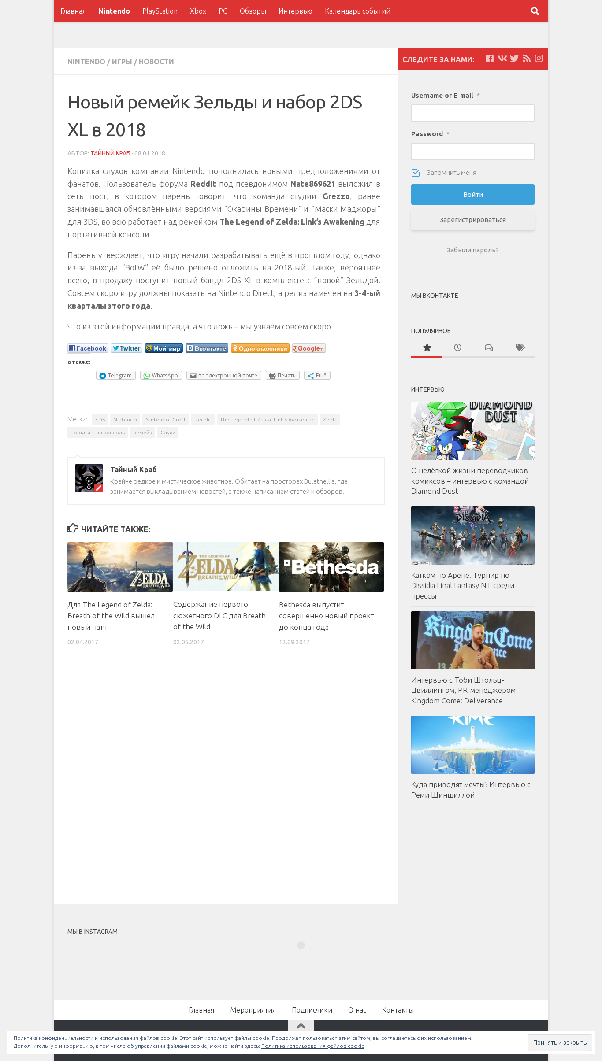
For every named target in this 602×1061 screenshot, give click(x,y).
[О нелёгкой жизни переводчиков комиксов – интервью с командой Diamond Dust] (473, 431)
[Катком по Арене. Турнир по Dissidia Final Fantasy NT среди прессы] (473, 535)
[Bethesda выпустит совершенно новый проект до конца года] (331, 566)
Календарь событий (357, 11)
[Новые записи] (457, 348)
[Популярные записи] (426, 348)
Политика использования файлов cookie (312, 1046)
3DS (100, 419)
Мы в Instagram (307, 961)
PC (223, 11)
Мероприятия (253, 1010)
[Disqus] (226, 782)
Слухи (167, 432)
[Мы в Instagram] (539, 58)
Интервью (295, 11)
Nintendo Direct (165, 419)
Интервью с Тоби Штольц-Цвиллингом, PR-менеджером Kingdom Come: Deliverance (463, 690)
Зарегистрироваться (473, 219)
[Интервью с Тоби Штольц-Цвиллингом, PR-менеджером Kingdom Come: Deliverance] (473, 640)
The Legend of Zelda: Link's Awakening (267, 419)
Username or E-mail (445, 95)
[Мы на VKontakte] (502, 58)
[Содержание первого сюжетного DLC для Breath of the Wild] (226, 566)
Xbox (198, 11)
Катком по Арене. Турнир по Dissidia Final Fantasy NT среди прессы (462, 585)
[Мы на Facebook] (489, 58)
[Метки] (519, 348)
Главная (73, 11)
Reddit (203, 419)
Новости (156, 62)
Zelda (330, 419)
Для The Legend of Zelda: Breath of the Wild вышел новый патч (111, 615)
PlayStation (160, 11)
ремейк (142, 432)
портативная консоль (98, 432)
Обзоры (253, 11)
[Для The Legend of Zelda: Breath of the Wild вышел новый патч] (120, 566)
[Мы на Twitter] (514, 58)
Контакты (398, 1010)
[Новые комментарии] (488, 348)
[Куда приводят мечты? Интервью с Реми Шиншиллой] (473, 745)
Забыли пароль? (473, 250)
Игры (122, 62)
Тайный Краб (110, 153)
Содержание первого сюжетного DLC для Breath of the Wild (219, 615)
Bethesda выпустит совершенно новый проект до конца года (326, 615)
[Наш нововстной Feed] (526, 58)
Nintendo (114, 11)
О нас (357, 1010)
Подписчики (312, 1010)
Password (430, 133)
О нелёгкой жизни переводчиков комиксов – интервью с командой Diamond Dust (470, 480)
